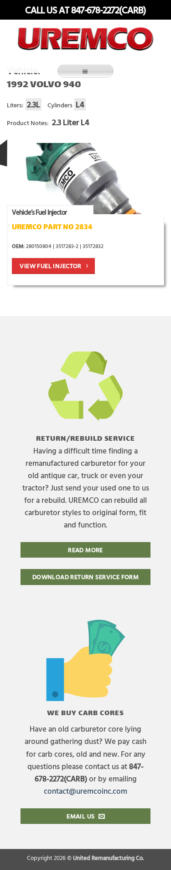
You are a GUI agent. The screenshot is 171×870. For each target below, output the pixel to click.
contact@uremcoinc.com (85, 790)
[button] (85, 71)
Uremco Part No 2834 (52, 227)
